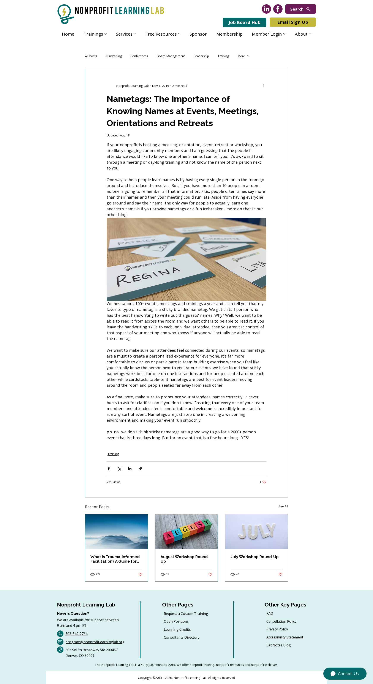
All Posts (91, 56)
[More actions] (263, 85)
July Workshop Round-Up (255, 556)
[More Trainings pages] (105, 34)
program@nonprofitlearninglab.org (95, 642)
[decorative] (256, 531)
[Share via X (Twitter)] (119, 469)
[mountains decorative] (116, 531)
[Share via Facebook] (109, 469)
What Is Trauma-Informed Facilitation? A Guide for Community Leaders (115, 559)
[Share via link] (140, 469)
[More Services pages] (135, 34)
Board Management (171, 56)
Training (223, 56)
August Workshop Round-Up (185, 559)
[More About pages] (310, 34)
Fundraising (114, 56)
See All (283, 506)
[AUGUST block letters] (186, 531)
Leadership (201, 56)
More (241, 56)
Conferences (139, 56)
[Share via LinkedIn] (130, 469)
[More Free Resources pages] (179, 34)
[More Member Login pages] (284, 34)
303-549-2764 (76, 633)
